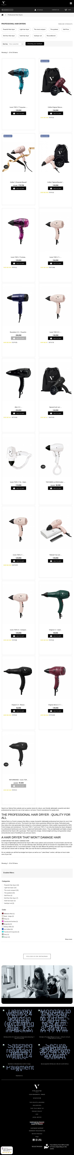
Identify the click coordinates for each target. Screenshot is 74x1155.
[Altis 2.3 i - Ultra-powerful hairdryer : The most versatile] (18, 381)
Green (7, 937)
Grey (6, 934)
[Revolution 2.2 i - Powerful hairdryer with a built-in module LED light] (18, 306)
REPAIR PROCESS (37, 1133)
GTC (37, 1114)
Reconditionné (51, 35)
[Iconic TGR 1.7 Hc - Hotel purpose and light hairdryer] (18, 456)
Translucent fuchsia (11, 921)
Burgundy (8, 924)
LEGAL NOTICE (37, 1117)
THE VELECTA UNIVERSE (37, 1102)
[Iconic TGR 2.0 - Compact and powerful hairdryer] (18, 604)
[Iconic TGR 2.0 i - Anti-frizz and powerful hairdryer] (55, 306)
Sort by (5, 44)
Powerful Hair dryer (9, 29)
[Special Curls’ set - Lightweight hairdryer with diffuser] (55, 381)
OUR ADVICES (37, 1105)
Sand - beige (9, 916)
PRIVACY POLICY (37, 1111)
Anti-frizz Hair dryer (9, 35)
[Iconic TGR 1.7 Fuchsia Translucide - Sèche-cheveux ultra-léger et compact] (18, 231)
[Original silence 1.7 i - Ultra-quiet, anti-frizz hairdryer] (55, 679)
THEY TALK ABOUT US (37, 1108)
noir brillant (8, 929)
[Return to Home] (2, 14)
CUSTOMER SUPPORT (37, 1128)
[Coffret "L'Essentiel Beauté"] (18, 156)
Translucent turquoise (11, 932)
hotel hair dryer (24, 35)
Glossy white (9, 926)
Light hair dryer (24, 29)
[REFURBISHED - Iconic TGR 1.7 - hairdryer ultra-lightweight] (18, 754)
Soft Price (66, 29)
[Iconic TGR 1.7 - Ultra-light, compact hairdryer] (18, 529)
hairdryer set (38, 35)
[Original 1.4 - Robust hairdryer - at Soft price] (18, 679)
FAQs (37, 1136)
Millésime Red (9, 913)
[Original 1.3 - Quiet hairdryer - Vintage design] (55, 604)
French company (17, 821)
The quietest (54, 29)
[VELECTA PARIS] (3, 2)
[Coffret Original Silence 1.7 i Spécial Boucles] (55, 82)
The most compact (39, 29)
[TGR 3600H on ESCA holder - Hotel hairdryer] (55, 456)
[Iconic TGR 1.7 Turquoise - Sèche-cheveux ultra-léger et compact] (18, 82)
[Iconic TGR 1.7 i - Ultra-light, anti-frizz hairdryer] (55, 231)
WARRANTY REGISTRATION (37, 1130)
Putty (6, 919)
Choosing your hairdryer (34, 43)
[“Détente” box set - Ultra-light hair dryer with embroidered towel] (55, 529)
